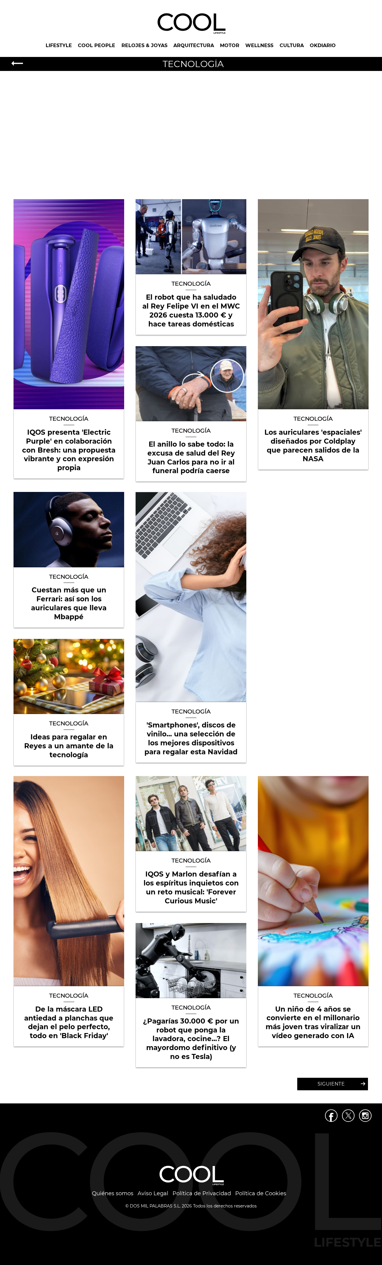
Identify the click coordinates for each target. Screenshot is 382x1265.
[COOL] (191, 23)
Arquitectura (193, 45)
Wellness (259, 45)
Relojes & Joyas (144, 45)
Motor (229, 45)
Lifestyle (59, 45)
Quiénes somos (112, 1193)
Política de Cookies (260, 1193)
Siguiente (331, 1084)
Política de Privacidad (201, 1193)
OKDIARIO (323, 45)
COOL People (96, 45)
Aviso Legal (153, 1193)
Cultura (292, 45)
